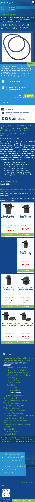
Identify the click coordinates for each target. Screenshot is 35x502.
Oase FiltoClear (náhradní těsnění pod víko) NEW (16, 20)
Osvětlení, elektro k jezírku (14, 406)
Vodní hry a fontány (12, 408)
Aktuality (9, 472)
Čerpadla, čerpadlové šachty (15, 396)
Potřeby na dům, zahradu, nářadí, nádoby (17, 426)
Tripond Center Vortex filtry (18, 368)
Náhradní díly (9, 429)
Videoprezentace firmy (15, 466)
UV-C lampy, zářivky (11, 398)
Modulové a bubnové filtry (17, 373)
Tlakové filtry (12, 378)
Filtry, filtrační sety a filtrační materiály (14, 18)
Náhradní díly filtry (14, 393)
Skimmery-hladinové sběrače (15, 401)
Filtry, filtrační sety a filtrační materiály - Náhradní (17, 18)
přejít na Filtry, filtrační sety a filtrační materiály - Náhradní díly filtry (17, 190)
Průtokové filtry (13, 380)
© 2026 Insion (28, 482)
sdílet (26, 500)
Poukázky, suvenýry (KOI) (14, 418)
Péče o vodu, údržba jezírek (15, 410)
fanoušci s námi (20, 119)
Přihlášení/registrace (9, 15)
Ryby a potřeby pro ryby (13, 413)
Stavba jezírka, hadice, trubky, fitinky (18, 358)
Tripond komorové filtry (16, 370)
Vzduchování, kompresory (14, 403)
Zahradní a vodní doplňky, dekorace (18, 415)
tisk (32, 500)
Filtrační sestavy (13, 383)
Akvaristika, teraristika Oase (15, 432)
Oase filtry (11, 385)
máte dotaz (19, 500)
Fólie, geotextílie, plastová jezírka (17, 360)
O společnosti (11, 469)
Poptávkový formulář (14, 457)
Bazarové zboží (10, 434)
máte (9, 109)
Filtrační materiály (14, 390)
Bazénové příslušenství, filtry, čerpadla (15, 421)
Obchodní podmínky (14, 454)
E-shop (8, 354)
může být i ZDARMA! (16, 88)
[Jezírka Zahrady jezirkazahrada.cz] (1, 18)
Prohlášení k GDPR (13, 460)
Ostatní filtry (12, 388)
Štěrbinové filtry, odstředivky (18, 375)
